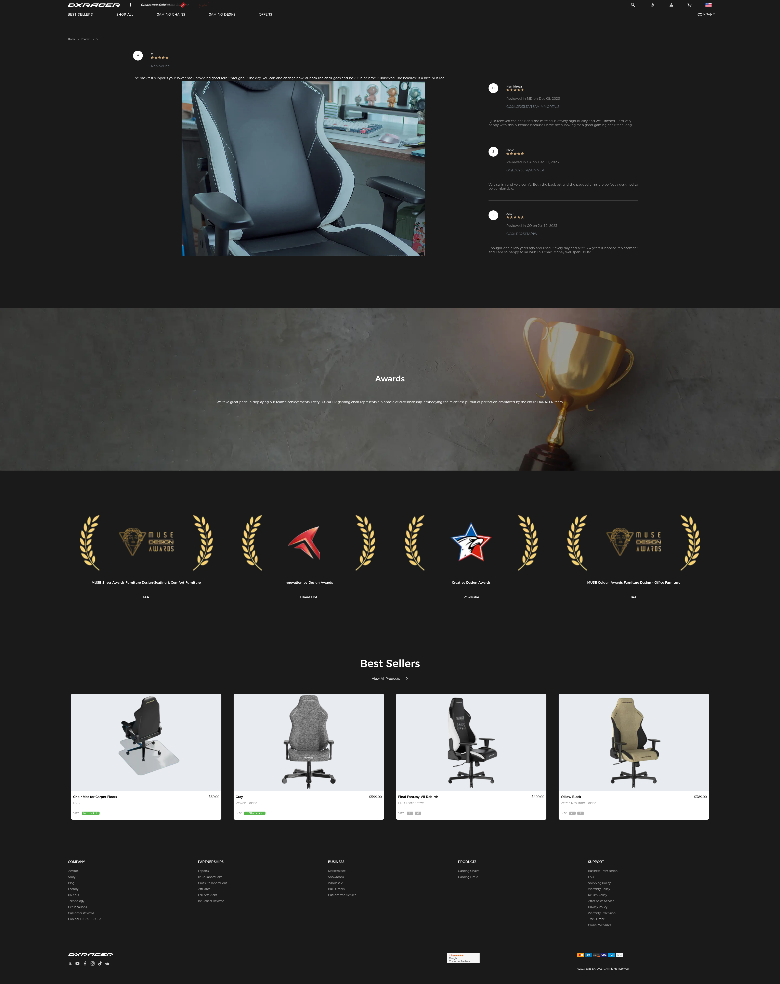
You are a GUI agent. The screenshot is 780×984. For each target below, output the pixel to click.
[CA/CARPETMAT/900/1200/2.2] (146, 742)
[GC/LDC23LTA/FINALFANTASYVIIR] (471, 742)
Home (72, 39)
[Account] (671, 5)
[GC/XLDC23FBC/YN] (634, 742)
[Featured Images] (303, 168)
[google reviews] (463, 958)
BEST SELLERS (80, 14)
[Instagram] (94, 964)
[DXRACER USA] (94, 5)
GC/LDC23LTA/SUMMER (525, 170)
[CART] (689, 5)
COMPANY (706, 14)
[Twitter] (71, 964)
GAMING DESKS (222, 14)
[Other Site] (708, 5)
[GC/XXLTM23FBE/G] (309, 742)
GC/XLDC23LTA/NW (521, 234)
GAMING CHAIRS (171, 14)
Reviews (85, 39)
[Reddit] (109, 964)
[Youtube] (79, 964)
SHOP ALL (124, 14)
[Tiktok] (101, 964)
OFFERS (265, 14)
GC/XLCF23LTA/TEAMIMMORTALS (532, 107)
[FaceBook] (86, 964)
